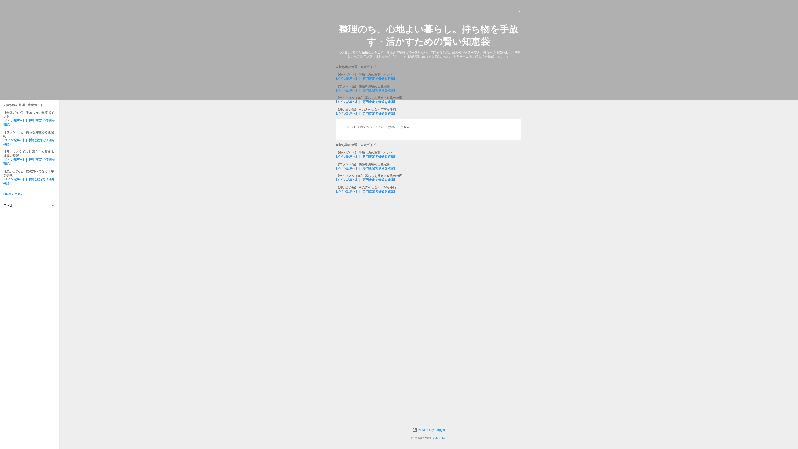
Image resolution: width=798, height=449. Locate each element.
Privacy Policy (12, 194)
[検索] (518, 11)
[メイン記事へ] (346, 78)
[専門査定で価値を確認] (378, 78)
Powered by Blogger (431, 430)
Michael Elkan (439, 438)
